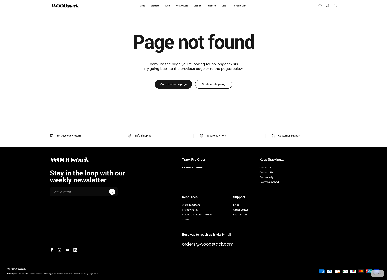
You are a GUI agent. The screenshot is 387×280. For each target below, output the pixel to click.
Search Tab (240, 214)
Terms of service (36, 274)
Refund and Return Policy (197, 214)
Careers (187, 219)
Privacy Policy (190, 209)
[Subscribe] (112, 192)
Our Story (265, 167)
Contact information (64, 274)
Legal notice (94, 274)
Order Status (240, 209)
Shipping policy (49, 274)
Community (266, 177)
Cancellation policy (81, 274)
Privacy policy (24, 274)
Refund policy (12, 274)
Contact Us (266, 172)
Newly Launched (269, 182)
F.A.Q (236, 205)
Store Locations (191, 205)
